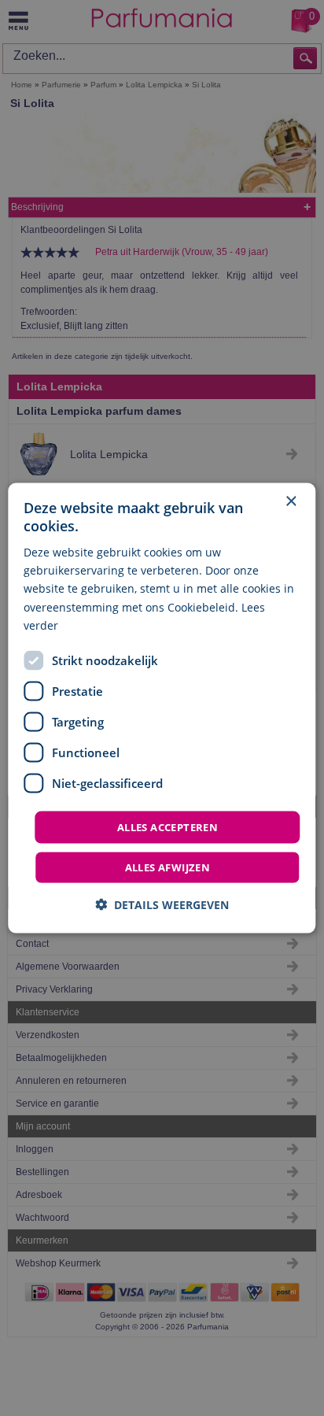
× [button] (290, 501)
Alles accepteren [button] (167, 826)
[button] (162, 905)
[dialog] (161, 708)
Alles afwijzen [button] (168, 867)
